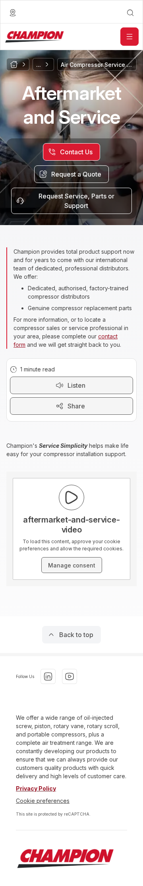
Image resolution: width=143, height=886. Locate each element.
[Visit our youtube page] (69, 676)
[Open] (129, 36)
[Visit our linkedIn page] (48, 676)
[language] (13, 13)
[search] (130, 13)
